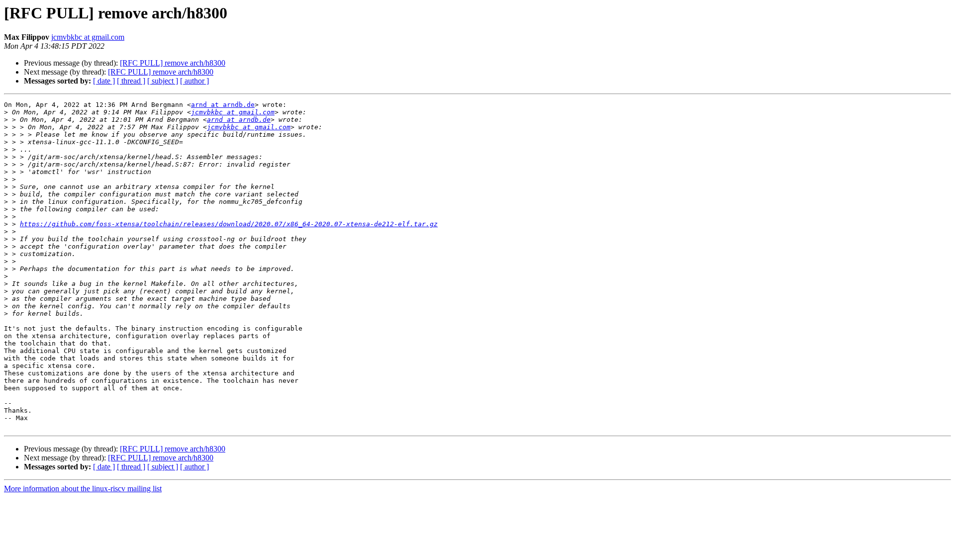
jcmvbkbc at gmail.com (87, 37)
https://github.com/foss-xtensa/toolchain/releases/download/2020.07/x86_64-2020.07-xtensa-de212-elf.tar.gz (229, 224)
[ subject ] (162, 81)
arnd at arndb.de (223, 104)
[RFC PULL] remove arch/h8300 (172, 63)
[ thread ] (131, 81)
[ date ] (104, 81)
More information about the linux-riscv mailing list (83, 488)
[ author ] (194, 81)
